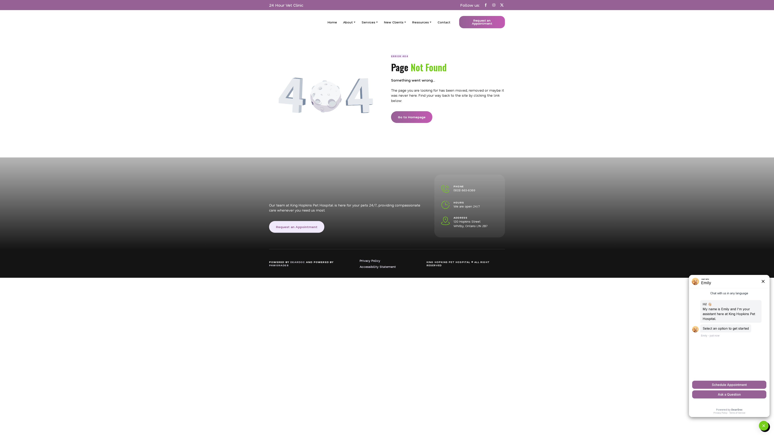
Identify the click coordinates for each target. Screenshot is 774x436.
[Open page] (345, 187)
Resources (420, 22)
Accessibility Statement (378, 267)
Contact (444, 22)
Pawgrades (279, 265)
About (348, 22)
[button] (486, 5)
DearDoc (297, 262)
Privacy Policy (370, 261)
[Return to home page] (294, 22)
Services (368, 22)
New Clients (393, 22)
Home (332, 22)
